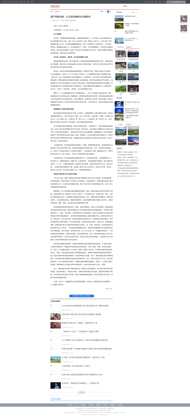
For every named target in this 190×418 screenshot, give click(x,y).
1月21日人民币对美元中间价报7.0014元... (126, 176)
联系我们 (83, 405)
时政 (12, 1)
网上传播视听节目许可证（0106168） (73, 412)
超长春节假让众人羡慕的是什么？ (125, 165)
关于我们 (70, 405)
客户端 (151, 1)
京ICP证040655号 (86, 412)
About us (76, 405)
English (164, 1)
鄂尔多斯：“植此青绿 (133, 135)
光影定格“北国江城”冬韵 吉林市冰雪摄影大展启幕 (81, 314)
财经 (28, 1)
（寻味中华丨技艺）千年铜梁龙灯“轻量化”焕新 (80, 332)
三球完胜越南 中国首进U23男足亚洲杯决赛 (127, 162)
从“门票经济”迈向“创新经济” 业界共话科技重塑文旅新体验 (85, 340)
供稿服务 (98, 405)
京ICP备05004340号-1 (110, 412)
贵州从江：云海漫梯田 (120, 135)
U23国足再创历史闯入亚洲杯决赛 (125, 154)
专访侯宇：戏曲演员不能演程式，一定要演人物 (80, 383)
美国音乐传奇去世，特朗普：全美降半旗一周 (79, 323)
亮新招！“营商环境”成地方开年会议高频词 (127, 170)
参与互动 (74, 20)
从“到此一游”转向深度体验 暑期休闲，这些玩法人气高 (83, 357)
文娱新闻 (57, 11)
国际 (21, 1)
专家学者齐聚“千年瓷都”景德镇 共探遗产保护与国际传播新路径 (87, 349)
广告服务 (90, 405)
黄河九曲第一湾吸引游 (120, 145)
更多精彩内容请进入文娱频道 (81, 296)
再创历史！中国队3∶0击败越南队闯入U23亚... (128, 157)
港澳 (32, 1)
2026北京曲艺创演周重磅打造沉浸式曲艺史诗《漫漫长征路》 (86, 306)
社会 (24, 1)
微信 (155, 1)
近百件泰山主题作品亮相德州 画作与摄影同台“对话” (82, 375)
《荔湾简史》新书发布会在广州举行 (76, 366)
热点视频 (120, 47)
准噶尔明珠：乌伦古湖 (133, 145)
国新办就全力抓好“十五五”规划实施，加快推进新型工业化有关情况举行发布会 (132, 110)
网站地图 (120, 405)
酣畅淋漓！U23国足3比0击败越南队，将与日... (128, 152)
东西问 (16, 1)
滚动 (8, 1)
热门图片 (120, 125)
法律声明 (105, 405)
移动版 (146, 1)
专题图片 (128, 125)
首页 (5, 1)
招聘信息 (112, 405)
